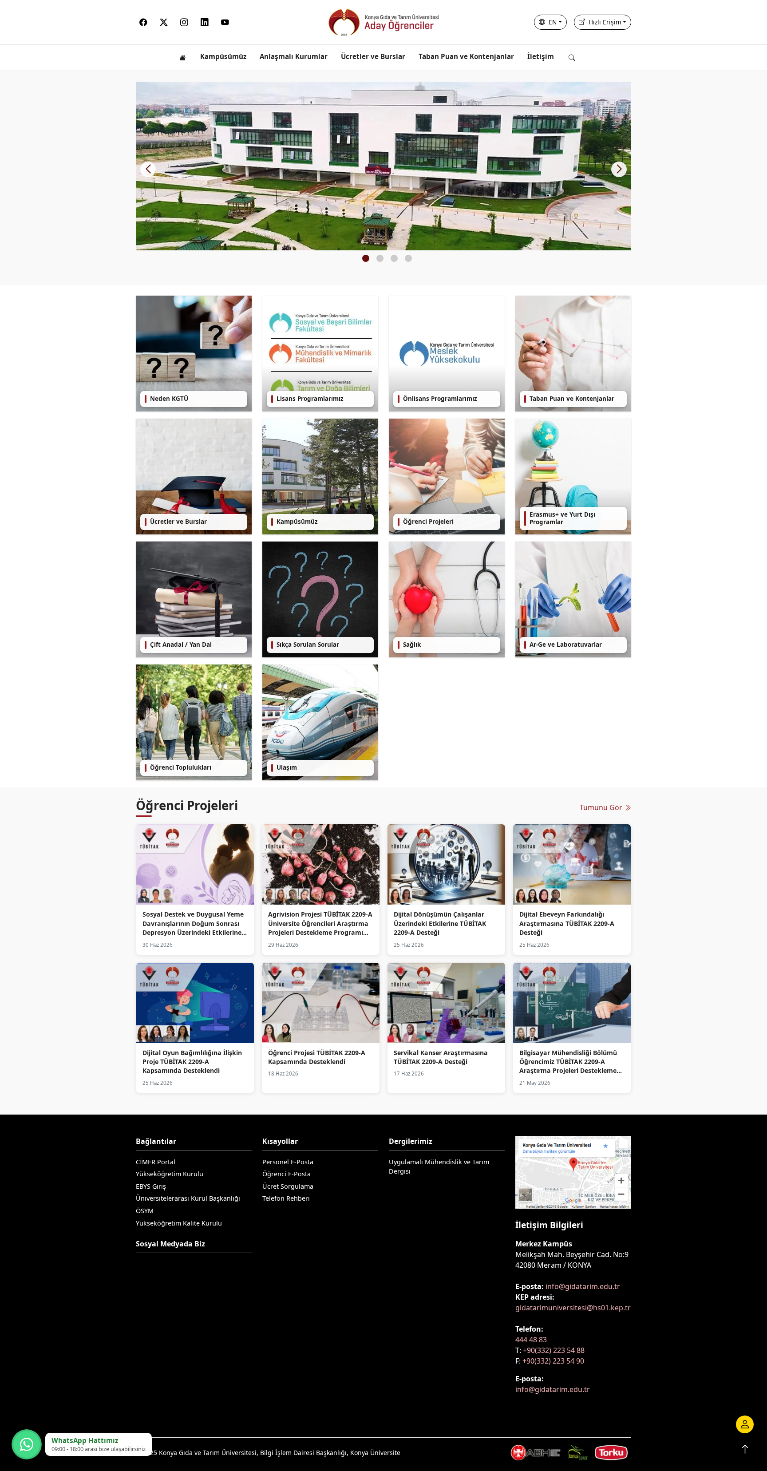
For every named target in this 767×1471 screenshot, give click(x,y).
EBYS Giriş (151, 1186)
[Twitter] (163, 22)
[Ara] (574, 57)
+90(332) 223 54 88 (554, 1350)
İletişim (540, 56)
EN (552, 22)
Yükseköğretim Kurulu (169, 1174)
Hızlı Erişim (604, 22)
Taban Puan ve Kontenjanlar (466, 56)
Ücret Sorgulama (287, 1186)
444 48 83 (531, 1339)
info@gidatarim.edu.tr (583, 1286)
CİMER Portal (155, 1162)
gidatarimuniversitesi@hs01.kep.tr (573, 1308)
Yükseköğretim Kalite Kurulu (179, 1223)
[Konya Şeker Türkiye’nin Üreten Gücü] (535, 1452)
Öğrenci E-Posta (286, 1174)
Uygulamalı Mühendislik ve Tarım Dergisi (439, 1167)
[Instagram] (184, 22)
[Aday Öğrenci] (383, 22)
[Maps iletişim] (573, 1174)
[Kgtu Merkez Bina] (383, 166)
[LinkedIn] (204, 22)
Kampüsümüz (223, 56)
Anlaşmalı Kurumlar (294, 56)
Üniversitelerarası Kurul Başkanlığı (188, 1198)
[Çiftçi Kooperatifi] (611, 1452)
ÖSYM (145, 1210)
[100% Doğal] (578, 1452)
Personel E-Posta (287, 1162)
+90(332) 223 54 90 (553, 1361)
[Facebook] (143, 22)
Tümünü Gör (602, 807)
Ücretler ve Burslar (373, 56)
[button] (619, 169)
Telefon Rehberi (286, 1198)
